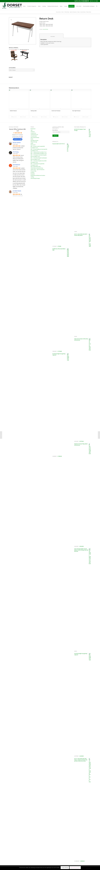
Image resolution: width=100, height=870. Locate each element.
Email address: (55, 130)
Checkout (33, 131)
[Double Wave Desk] (99, 435)
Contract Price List (34, 134)
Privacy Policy (33, 171)
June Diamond (16, 164)
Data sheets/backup (35, 137)
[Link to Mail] (97, 1)
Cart (31, 130)
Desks (78, 12)
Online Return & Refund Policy (37, 168)
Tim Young (15, 152)
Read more (14, 116)
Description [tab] (51, 36)
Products (32, 172)
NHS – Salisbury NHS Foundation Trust (38, 152)
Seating (32, 176)
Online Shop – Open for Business (71, 12)
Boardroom (33, 128)
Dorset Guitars (17, 142)
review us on (17, 139)
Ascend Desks (83, 12)
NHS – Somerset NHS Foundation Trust (39, 153)
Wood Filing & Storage (35, 178)
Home (62, 12)
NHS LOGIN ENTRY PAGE (35, 166)
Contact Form (33, 133)
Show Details (23, 116)
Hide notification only (75, 867)
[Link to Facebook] (95, 1)
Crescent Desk (34, 136)
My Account (33, 144)
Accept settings (65, 867)
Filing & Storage (34, 141)
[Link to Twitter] (91, 1)
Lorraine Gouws (17, 191)
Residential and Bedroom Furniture (38, 175)
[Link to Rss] (93, 1)
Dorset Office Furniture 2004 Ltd (17, 130)
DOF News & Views (34, 140)
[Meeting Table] (1, 435)
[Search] (96, 6)
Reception (33, 174)
